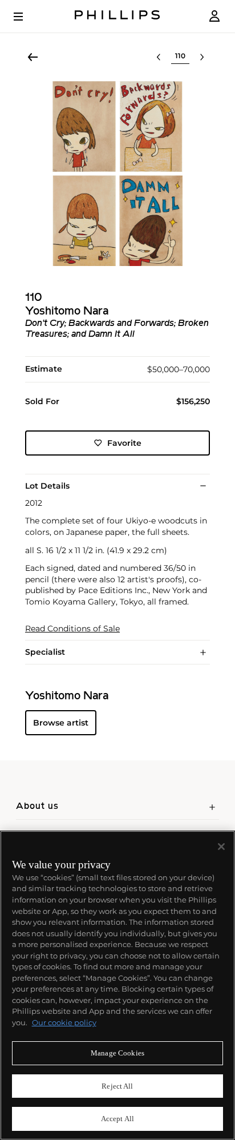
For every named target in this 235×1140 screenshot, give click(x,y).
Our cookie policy (64, 1022)
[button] (117, 173)
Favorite (124, 443)
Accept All (117, 1118)
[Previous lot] (159, 57)
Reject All (117, 1086)
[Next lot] (202, 57)
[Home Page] (117, 16)
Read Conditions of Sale (72, 629)
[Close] (221, 846)
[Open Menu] (26, 16)
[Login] (214, 16)
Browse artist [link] (60, 723)
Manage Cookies (117, 1053)
